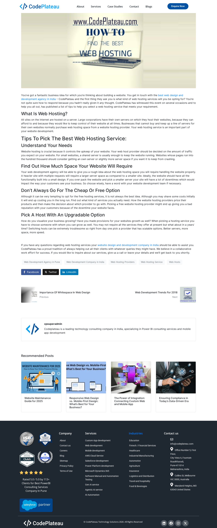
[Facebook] (171, 523)
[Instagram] (178, 523)
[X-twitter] (185, 523)
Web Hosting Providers (122, 262)
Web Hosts (174, 262)
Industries (136, 433)
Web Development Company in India (85, 262)
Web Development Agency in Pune (42, 262)
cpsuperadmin (53, 323)
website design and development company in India (128, 245)
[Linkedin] (164, 523)
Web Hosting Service (152, 262)
